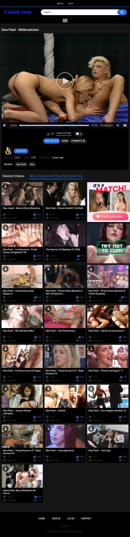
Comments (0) (78, 141)
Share (65, 141)
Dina (32, 164)
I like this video (48, 134)
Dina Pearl (21, 164)
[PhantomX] (8, 151)
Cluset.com (62, 531)
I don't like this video (52, 134)
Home (42, 518)
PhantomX (21, 151)
